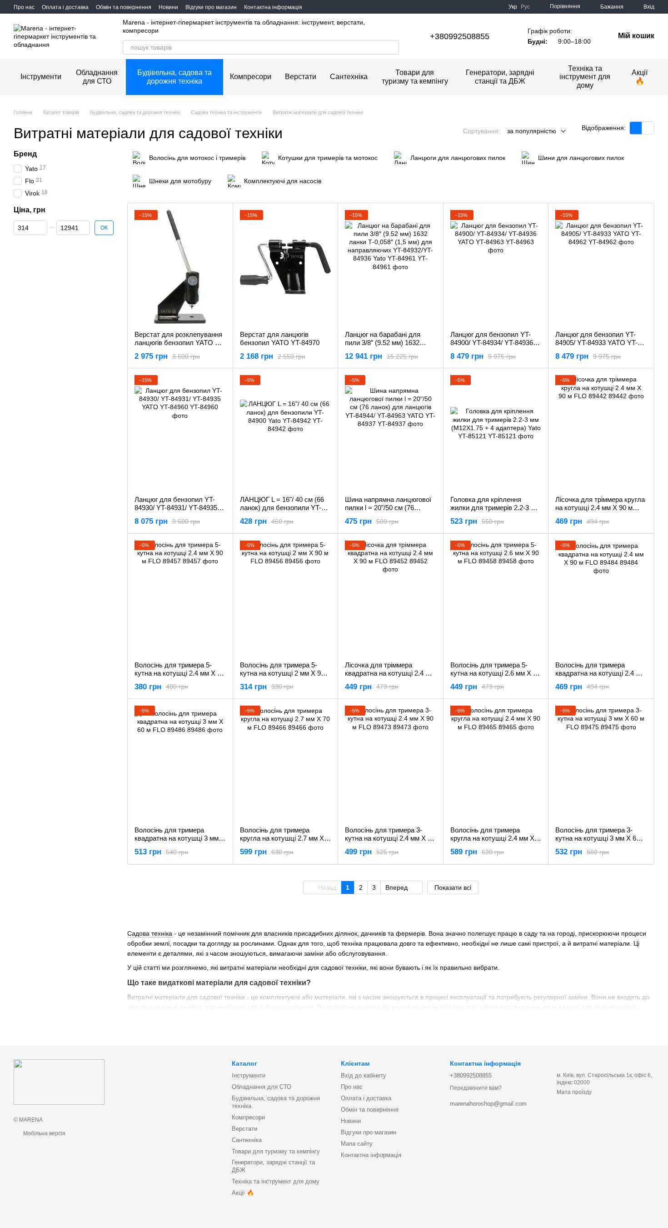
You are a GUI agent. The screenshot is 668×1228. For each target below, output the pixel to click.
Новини (168, 7)
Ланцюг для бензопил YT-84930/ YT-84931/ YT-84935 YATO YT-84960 (176, 508)
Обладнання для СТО (97, 77)
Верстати (300, 76)
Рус (525, 7)
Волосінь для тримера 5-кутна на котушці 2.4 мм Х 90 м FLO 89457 (179, 673)
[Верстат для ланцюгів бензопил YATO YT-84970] (285, 267)
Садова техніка (149, 933)
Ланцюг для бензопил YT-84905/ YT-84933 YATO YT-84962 (596, 343)
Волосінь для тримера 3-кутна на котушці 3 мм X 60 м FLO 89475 (600, 838)
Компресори (250, 76)
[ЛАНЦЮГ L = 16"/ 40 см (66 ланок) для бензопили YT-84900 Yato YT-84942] (285, 432)
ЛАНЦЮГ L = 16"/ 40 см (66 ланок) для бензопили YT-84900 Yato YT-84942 (282, 508)
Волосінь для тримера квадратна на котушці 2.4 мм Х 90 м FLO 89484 (600, 673)
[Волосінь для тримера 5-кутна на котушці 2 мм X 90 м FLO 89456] (285, 597)
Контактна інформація (273, 7)
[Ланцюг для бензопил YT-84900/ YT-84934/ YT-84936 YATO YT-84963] (496, 267)
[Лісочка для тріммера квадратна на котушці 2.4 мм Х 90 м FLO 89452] (390, 597)
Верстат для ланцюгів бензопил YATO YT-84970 (279, 338)
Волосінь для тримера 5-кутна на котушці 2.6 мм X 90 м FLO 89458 (495, 673)
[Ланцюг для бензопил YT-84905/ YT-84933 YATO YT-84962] (601, 267)
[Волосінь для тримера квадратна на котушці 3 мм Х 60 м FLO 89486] (180, 762)
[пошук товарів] (391, 47)
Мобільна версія (43, 1133)
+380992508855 (459, 36)
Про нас (24, 7)
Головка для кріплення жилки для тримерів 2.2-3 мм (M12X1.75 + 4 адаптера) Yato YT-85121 (495, 512)
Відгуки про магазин (211, 7)
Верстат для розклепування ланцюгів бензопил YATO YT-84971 (180, 343)
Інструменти (40, 76)
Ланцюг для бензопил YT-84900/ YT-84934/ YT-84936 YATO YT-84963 (491, 343)
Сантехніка (349, 76)
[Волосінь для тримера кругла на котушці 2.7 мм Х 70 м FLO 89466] (285, 762)
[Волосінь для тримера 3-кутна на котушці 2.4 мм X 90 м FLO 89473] (390, 762)
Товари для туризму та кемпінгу (415, 77)
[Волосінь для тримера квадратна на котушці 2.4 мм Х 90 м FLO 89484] (601, 597)
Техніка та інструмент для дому (584, 77)
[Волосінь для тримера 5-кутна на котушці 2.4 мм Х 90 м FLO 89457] (180, 597)
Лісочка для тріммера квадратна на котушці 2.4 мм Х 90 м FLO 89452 (389, 673)
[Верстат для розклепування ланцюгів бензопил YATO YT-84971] (180, 267)
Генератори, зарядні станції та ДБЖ (500, 77)
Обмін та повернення (123, 7)
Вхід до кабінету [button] (363, 1075)
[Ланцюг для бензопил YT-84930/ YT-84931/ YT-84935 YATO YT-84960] (180, 432)
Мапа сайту (357, 1143)
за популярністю (531, 131)
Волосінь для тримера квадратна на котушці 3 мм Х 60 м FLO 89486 (180, 838)
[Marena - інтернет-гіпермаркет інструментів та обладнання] (59, 1081)
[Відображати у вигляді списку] (648, 128)
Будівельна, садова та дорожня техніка (174, 77)
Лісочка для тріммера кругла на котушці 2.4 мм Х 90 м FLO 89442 (600, 508)
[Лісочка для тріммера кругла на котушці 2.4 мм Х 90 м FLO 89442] (601, 432)
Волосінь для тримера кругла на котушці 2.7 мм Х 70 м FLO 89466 (282, 838)
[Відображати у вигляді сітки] (636, 128)
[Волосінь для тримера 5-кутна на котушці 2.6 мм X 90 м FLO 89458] (496, 597)
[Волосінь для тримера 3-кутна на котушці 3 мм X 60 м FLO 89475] (601, 762)
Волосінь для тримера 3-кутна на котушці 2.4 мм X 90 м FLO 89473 (390, 838)
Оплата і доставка (65, 7)
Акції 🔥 (640, 77)
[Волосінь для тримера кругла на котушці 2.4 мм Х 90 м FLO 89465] (496, 762)
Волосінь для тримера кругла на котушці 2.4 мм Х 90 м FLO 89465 (492, 838)
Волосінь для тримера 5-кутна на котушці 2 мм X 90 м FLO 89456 (285, 673)
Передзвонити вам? (476, 1088)
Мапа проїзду (574, 1092)
